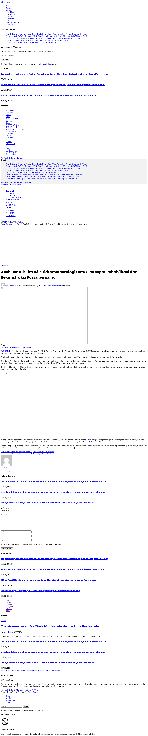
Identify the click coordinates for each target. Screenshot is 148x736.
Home (8, 6)
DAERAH (10, 113)
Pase (7, 146)
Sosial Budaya (15, 197)
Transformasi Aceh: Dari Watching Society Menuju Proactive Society (31, 42)
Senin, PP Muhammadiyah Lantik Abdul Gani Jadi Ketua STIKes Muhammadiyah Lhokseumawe (41, 179)
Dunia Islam (10, 16)
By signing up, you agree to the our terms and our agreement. (31, 64)
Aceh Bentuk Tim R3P (13, 452)
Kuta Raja (9, 133)
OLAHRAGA (11, 137)
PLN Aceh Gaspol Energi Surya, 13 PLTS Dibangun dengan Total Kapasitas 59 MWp (37, 40)
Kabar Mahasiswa (12, 22)
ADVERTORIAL (12, 110)
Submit (26, 706)
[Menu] (1, 187)
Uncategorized (11, 154)
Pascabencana (27, 452)
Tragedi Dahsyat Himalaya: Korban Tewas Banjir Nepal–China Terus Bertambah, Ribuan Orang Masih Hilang (46, 34)
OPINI (8, 140)
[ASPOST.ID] (12, 185)
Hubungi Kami (11, 700)
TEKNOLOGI (11, 152)
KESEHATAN (11, 131)
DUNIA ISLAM (12, 119)
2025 (3, 452)
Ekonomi (13, 12)
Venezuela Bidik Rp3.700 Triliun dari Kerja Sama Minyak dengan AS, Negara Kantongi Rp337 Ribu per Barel (46, 36)
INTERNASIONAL (13, 125)
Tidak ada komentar (52, 285)
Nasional (9, 10)
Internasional (10, 18)
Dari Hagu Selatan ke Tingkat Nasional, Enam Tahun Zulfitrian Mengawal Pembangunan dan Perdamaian (44, 174)
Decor (8, 117)
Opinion (9, 142)
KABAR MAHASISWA (15, 129)
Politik (12, 14)
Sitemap (8, 702)
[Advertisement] (74, 245)
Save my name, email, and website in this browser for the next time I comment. (32, 544)
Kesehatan (9, 25)
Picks (7, 148)
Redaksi (10, 285)
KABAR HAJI (11, 127)
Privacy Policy (45, 64)
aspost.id (88, 442)
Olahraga (9, 20)
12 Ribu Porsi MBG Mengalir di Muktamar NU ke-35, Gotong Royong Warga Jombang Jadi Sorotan (43, 38)
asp (76, 448)
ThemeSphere (33, 692)
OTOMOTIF (10, 144)
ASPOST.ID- (6, 351)
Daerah (8, 8)
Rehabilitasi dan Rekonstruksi (43, 452)
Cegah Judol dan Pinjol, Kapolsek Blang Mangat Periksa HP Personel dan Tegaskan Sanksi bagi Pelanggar (45, 176)
